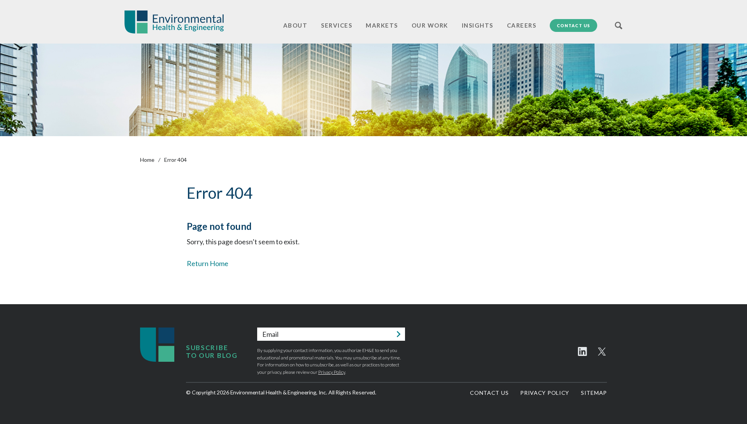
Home (147, 159)
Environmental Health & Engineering (174, 22)
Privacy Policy (331, 372)
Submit (398, 334)
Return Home (207, 263)
